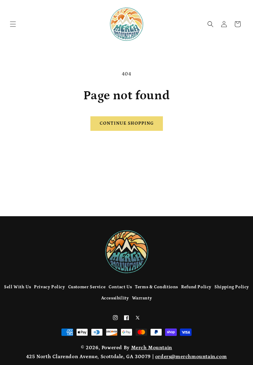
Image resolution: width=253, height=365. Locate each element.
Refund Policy (196, 287)
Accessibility (115, 298)
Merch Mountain (151, 347)
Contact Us (120, 287)
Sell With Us (17, 287)
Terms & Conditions (156, 287)
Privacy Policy (49, 287)
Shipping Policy (231, 287)
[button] (13, 24)
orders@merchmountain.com (191, 356)
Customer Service (87, 287)
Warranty (142, 298)
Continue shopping (127, 123)
